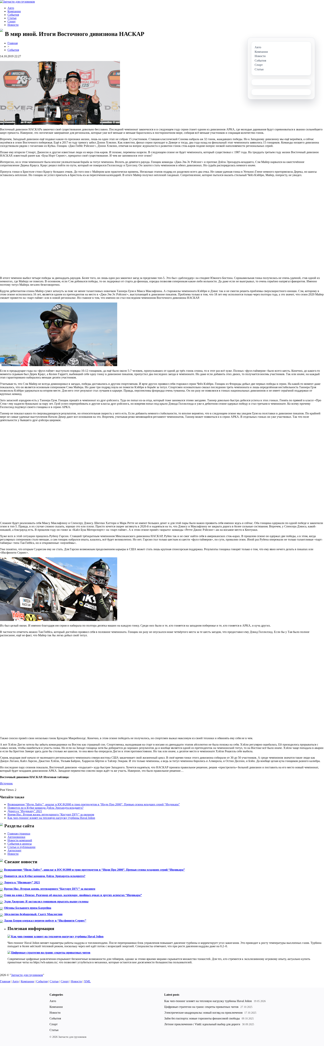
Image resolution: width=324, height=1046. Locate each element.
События (13, 14)
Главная (13, 43)
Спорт (12, 21)
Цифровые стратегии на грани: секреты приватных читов (50, 952)
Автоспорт (14, 850)
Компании (14, 11)
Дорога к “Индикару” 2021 (25, 811)
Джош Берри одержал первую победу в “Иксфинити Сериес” (45, 920)
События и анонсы (20, 843)
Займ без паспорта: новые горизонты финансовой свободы (202, 1018)
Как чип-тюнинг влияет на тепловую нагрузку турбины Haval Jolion (51, 817)
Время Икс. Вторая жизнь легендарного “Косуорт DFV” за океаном (51, 814)
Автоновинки (16, 837)
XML (87, 981)
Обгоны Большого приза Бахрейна (27, 907)
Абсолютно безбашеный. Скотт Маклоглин (33, 914)
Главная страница (19, 833)
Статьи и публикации (21, 847)
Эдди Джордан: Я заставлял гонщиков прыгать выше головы (46, 901)
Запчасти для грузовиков (27, 975)
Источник (6, 783)
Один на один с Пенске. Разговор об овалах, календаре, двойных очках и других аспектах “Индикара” (73, 895)
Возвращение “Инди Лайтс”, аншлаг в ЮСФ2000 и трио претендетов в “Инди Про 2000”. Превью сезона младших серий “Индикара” (94, 804)
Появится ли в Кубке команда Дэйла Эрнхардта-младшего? (45, 807)
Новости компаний (20, 840)
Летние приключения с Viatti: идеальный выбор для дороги (202, 1024)
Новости (13, 24)
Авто (11, 8)
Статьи (12, 18)
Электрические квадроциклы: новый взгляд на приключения (203, 1012)
